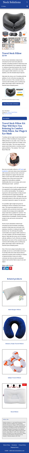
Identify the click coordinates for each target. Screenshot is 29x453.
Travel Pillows (14, 112)
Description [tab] (6, 118)
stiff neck (20, 169)
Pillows (9, 112)
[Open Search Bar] (27, 2)
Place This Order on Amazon (11, 103)
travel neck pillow (8, 113)
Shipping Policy (14, 447)
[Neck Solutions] (11, 2)
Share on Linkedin (7, 268)
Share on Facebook (3, 268)
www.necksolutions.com (18, 450)
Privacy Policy (22, 445)
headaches (5, 171)
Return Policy (6, 445)
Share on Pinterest (10, 268)
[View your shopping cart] (27, 6)
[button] (24, 14)
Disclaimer (14, 445)
